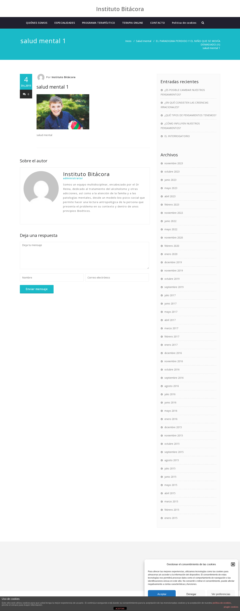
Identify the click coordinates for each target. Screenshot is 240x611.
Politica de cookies (184, 22)
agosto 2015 (171, 460)
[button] (233, 564)
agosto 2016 (171, 386)
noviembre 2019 (173, 270)
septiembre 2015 (174, 452)
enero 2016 (170, 419)
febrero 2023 (171, 204)
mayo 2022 (170, 229)
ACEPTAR (120, 608)
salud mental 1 (53, 87)
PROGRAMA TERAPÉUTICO (98, 22)
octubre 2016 (172, 369)
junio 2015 (170, 476)
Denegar (191, 594)
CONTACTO (157, 22)
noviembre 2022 (173, 212)
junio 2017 (170, 303)
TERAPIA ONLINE (132, 22)
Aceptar (161, 594)
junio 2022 (170, 221)
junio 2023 (170, 179)
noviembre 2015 (173, 435)
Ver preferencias (221, 594)
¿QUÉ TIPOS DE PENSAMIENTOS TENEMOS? (190, 115)
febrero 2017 (171, 336)
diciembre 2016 (173, 353)
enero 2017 (170, 344)
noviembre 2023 (173, 163)
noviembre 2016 (173, 361)
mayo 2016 (170, 410)
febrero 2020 (171, 245)
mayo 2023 (170, 188)
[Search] (203, 22)
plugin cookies (231, 607)
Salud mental (143, 41)
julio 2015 (170, 468)
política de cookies (222, 603)
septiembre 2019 (174, 287)
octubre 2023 (172, 171)
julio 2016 (170, 394)
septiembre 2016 (174, 377)
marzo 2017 (171, 328)
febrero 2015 (171, 509)
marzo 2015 (171, 501)
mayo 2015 (170, 485)
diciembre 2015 (173, 427)
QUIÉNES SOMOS (36, 22)
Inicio (128, 41)
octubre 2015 (172, 443)
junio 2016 (170, 402)
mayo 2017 (170, 311)
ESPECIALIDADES (64, 22)
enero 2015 (170, 518)
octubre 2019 (172, 278)
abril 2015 (170, 493)
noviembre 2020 (173, 237)
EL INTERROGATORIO (177, 136)
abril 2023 (170, 196)
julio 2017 (170, 295)
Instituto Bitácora (64, 77)
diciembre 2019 (173, 262)
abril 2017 (170, 320)
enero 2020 (170, 254)
